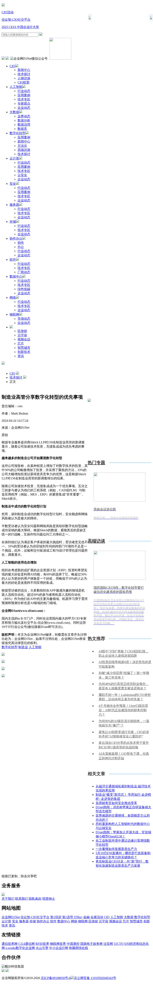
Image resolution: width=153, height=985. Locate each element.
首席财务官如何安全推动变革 (116, 803)
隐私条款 (35, 898)
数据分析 (24, 120)
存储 (13, 221)
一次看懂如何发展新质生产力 (116, 849)
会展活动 (96, 917)
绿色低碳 (24, 289)
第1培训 (55, 917)
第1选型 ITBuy (72, 917)
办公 (21, 247)
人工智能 (16, 86)
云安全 (22, 175)
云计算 (14, 158)
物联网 (14, 314)
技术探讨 (24, 74)
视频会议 (24, 339)
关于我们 (8, 898)
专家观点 (24, 103)
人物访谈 (24, 78)
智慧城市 (24, 347)
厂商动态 (24, 272)
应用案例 (24, 95)
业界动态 (24, 116)
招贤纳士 (48, 898)
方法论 (22, 145)
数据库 (22, 128)
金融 (86, 917)
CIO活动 (8, 12)
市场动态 (24, 318)
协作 (21, 242)
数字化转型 (18, 133)
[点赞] (45, 676)
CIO (12, 66)
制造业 (23, 647)
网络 (13, 297)
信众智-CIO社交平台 (16, 19)
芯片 (21, 343)
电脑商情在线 (78, 948)
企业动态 (24, 107)
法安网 (108, 943)
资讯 (21, 356)
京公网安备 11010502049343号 (95, 978)
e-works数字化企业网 (20, 948)
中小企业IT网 (58, 948)
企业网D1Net (11, 917)
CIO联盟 (23, 82)
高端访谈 (24, 150)
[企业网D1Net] (3, 5)
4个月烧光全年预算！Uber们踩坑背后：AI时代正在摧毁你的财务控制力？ (123, 710)
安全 (13, 183)
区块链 (22, 331)
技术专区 (24, 99)
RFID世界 (42, 943)
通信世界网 (10, 943)
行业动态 (24, 91)
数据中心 (16, 276)
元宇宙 (22, 335)
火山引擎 (42, 948)
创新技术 (24, 352)
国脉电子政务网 (91, 943)
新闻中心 (24, 70)
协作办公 (16, 238)
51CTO (119, 943)
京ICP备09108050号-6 (56, 978)
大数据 (14, 112)
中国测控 (73, 943)
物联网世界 (58, 943)
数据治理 (24, 124)
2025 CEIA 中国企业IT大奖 (20, 27)
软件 (13, 259)
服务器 (14, 204)
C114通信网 (26, 943)
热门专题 (96, 462)
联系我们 (21, 898)
